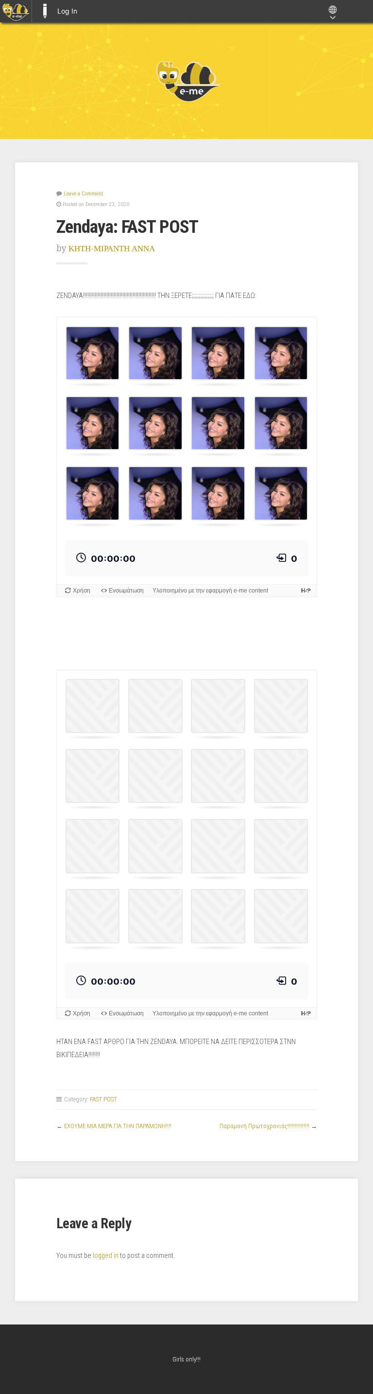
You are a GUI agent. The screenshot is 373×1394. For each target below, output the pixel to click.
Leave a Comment (83, 193)
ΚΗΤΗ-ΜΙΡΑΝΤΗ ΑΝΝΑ (111, 248)
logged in (106, 1256)
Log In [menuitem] (67, 11)
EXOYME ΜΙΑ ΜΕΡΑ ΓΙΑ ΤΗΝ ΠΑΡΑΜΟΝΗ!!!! (117, 1126)
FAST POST (103, 1099)
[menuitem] (16, 11)
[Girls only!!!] (186, 80)
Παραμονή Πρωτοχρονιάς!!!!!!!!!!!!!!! (264, 1126)
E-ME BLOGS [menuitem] (44, 11)
